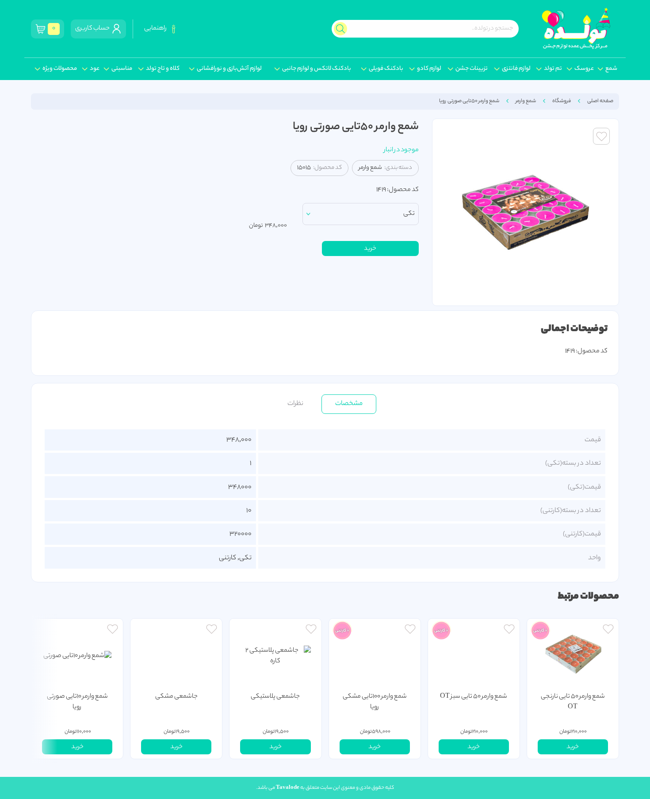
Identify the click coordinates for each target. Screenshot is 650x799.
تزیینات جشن (471, 69)
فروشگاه (561, 101)
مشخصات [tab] (349, 403)
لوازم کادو (429, 69)
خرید (370, 249)
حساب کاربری (93, 28)
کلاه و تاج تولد (163, 69)
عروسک (584, 69)
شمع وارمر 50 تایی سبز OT (473, 697)
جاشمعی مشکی (176, 697)
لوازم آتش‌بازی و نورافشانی (229, 69)
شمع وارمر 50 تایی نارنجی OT (573, 702)
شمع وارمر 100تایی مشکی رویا (375, 702)
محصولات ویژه (59, 69)
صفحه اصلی (600, 101)
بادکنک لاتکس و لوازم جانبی (316, 69)
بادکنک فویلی (386, 69)
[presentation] (44, 689)
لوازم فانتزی (516, 69)
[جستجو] (340, 28)
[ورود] (608, 630)
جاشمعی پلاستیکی (275, 697)
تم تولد (553, 69)
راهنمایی (156, 28)
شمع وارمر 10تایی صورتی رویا (77, 702)
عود (94, 69)
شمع (611, 69)
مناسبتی (121, 69)
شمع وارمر (526, 101)
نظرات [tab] (295, 403)
